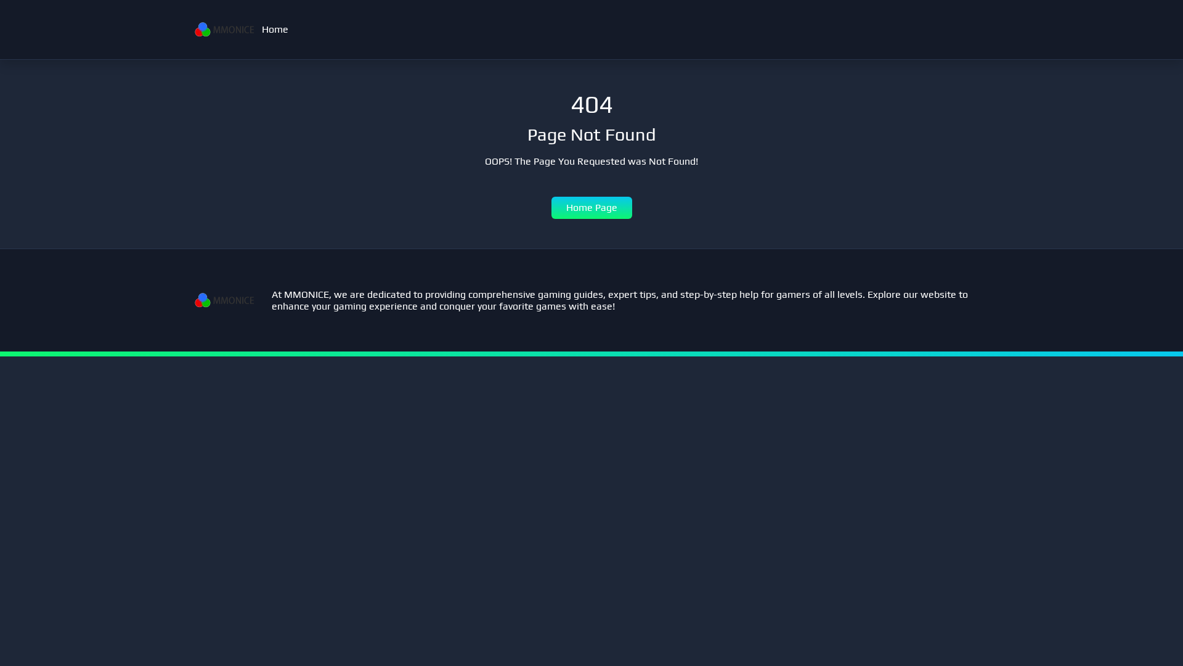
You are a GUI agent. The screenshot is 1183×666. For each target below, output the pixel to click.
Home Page (591, 207)
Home (275, 29)
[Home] (224, 29)
